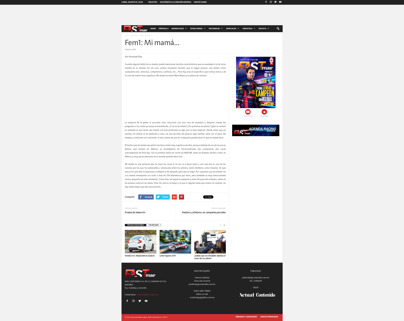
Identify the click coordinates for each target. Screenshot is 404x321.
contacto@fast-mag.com (147, 295)
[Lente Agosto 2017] (175, 242)
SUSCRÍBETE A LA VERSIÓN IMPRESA (175, 2)
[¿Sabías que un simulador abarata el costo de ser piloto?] (210, 242)
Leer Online (247, 116)
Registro (152, 2)
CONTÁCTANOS (200, 2)
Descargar (264, 116)
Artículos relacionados (135, 225)
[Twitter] (275, 2)
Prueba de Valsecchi (135, 212)
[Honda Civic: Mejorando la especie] (140, 242)
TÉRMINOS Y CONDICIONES (246, 317)
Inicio (127, 35)
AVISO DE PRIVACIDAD (269, 317)
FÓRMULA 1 (164, 29)
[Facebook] (266, 2)
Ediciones (134, 35)
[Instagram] (271, 2)
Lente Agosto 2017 (168, 256)
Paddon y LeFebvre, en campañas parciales (204, 212)
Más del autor (154, 225)
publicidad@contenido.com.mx (255, 278)
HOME (153, 29)
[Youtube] (280, 2)
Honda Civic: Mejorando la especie (140, 256)
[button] (277, 28)
